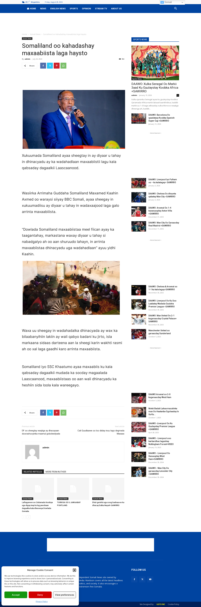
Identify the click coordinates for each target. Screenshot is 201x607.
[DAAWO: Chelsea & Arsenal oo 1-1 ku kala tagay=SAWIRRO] (138, 290)
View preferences (64, 594)
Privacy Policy (42, 601)
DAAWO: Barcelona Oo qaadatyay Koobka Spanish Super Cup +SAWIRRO (161, 118)
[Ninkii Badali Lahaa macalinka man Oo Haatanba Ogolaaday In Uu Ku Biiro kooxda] (138, 412)
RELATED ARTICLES (33, 472)
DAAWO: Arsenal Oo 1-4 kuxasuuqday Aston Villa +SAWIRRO (160, 211)
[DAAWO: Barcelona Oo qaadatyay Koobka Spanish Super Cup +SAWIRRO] (138, 118)
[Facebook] (43, 66)
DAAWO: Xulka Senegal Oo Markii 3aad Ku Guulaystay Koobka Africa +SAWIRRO (154, 87)
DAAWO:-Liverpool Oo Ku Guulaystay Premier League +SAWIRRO (161, 426)
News (43, 8)
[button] (74, 570)
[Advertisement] (100, 23)
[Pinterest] (57, 66)
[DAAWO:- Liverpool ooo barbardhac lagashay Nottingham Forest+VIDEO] (138, 442)
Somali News (35, 34)
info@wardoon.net (83, 592)
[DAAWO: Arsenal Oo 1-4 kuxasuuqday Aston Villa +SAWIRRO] (138, 211)
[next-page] (28, 517)
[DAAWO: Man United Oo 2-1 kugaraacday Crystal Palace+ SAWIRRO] (138, 319)
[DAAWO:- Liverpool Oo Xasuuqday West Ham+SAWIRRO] (138, 457)
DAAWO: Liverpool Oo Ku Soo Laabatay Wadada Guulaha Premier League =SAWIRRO (162, 304)
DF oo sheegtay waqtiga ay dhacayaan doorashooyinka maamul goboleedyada (41, 432)
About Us (116, 8)
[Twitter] (50, 66)
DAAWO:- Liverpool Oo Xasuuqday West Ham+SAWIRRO (159, 456)
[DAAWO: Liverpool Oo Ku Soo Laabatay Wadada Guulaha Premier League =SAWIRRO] (138, 304)
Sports (74, 8)
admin (27, 59)
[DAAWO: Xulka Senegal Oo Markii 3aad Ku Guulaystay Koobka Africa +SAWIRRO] (155, 63)
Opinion (86, 8)
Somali (168, 2)
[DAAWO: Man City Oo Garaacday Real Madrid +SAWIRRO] (138, 226)
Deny (40, 594)
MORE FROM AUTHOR (56, 472)
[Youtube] (150, 579)
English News (58, 8)
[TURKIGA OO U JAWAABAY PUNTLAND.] (73, 489)
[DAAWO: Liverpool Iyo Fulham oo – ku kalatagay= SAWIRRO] (138, 183)
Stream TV (101, 8)
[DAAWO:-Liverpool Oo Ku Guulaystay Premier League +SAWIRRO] (138, 427)
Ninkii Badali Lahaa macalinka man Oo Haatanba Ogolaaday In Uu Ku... (163, 411)
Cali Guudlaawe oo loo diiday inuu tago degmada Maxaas (101, 432)
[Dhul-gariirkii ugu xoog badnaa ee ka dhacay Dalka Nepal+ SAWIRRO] (108, 489)
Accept (16, 594)
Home (32, 8)
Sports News (137, 79)
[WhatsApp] (63, 66)
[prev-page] (24, 517)
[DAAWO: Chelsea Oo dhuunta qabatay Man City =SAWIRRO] (138, 197)
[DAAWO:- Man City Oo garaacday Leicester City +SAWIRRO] (138, 472)
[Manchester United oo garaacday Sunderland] (138, 334)
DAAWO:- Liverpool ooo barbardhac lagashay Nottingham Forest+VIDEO (161, 441)
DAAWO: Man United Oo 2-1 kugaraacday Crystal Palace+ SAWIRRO (162, 318)
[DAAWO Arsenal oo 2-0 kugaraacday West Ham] (138, 398)
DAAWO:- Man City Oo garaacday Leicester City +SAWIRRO (160, 471)
